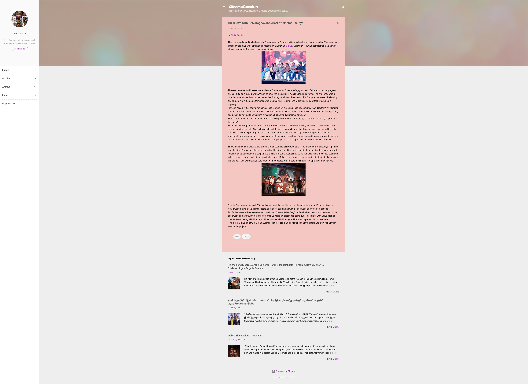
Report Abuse (9, 103)
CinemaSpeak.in (243, 7)
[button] (337, 23)
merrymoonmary (289, 377)
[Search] (343, 7)
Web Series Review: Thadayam (245, 335)
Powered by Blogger (285, 371)
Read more (332, 292)
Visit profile (19, 49)
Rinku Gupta (237, 35)
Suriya (289, 46)
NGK (237, 236)
